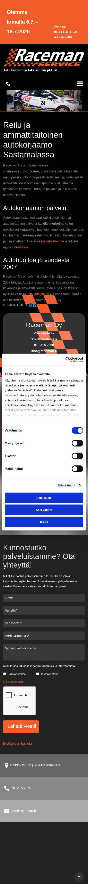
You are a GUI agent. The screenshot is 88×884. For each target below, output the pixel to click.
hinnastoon (20, 247)
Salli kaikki (44, 497)
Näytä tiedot (66, 485)
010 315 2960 (21, 788)
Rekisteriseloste (13, 681)
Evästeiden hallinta (17, 744)
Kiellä (44, 521)
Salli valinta (44, 510)
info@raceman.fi (23, 811)
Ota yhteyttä (36, 294)
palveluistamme (52, 241)
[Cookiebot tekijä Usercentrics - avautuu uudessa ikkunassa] (65, 359)
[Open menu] (80, 84)
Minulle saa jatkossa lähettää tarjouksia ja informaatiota (39, 666)
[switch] (77, 443)
